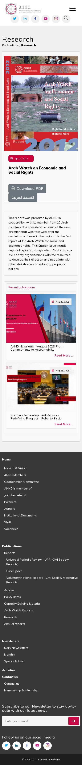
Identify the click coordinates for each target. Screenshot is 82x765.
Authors (9, 509)
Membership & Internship (21, 690)
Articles (9, 590)
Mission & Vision (15, 468)
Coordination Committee (21, 482)
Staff (7, 522)
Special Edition (14, 661)
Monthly (9, 654)
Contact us (11, 683)
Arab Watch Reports (18, 610)
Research (10, 617)
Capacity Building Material (22, 603)
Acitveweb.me (51, 759)
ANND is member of (18, 488)
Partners (10, 502)
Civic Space (14, 571)
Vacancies (11, 529)
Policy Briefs (12, 597)
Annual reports (14, 624)
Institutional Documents (20, 515)
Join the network (15, 495)
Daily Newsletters (16, 648)
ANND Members (15, 475)
